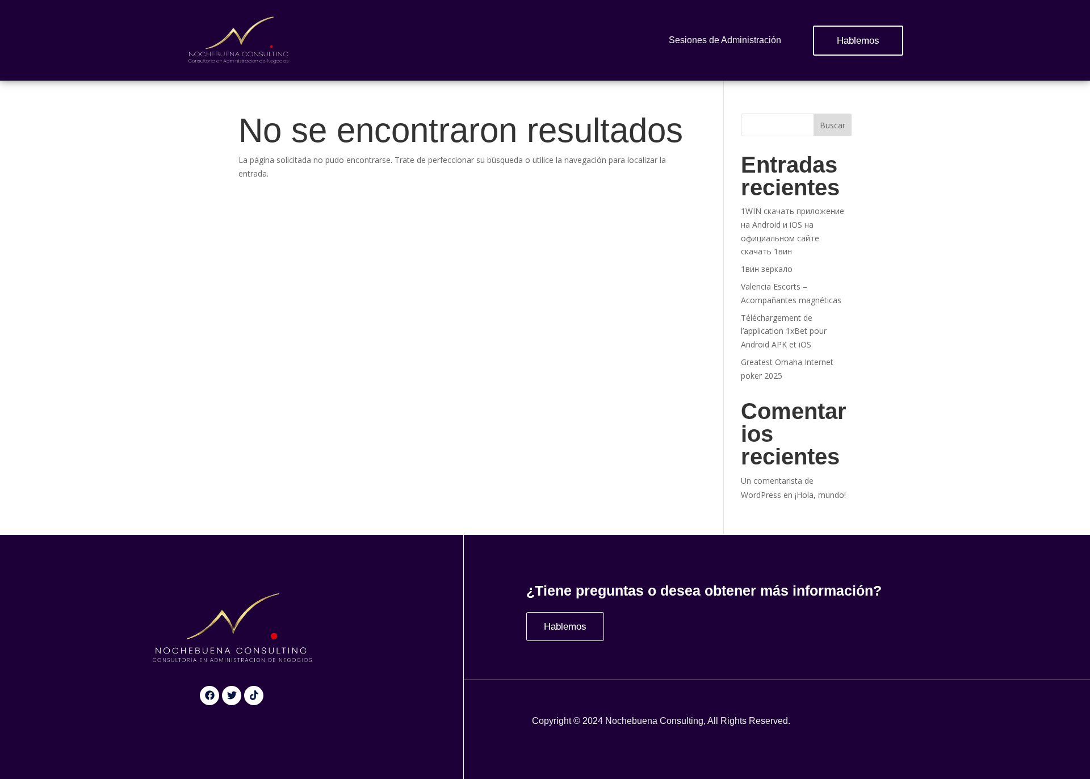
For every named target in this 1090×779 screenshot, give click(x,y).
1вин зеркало (767, 268)
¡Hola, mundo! (820, 494)
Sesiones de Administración (725, 40)
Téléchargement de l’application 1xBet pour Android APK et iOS (784, 331)
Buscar (832, 125)
